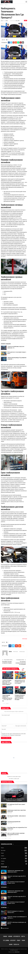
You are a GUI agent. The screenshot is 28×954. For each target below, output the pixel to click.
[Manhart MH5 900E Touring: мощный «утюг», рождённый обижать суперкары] (14, 793)
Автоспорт (3, 850)
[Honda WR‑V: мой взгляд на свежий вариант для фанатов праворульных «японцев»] (4, 924)
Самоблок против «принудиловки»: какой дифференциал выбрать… (15, 871)
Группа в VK (16, 944)
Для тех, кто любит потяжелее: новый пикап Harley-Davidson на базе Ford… (15, 833)
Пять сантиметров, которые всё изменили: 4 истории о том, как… (16, 882)
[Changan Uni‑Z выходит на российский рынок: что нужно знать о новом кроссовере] (4, 918)
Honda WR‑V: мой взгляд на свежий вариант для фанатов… (16, 922)
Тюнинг (14, 796)
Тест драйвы (3, 858)
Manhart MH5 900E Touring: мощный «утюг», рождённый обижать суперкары (14, 799)
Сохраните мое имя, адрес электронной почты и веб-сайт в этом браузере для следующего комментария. (13, 734)
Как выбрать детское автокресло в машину (7, 662)
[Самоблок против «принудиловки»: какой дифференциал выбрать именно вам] (4, 872)
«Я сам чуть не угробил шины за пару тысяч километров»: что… (15, 347)
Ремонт (25, 20)
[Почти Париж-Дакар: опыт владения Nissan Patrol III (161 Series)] (4, 829)
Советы (2, 855)
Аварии (2, 863)
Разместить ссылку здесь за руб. (14, 776)
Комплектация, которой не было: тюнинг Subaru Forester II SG (16, 810)
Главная (5, 936)
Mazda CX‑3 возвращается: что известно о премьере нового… (15, 911)
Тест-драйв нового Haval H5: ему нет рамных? (16, 804)
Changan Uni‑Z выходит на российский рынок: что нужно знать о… (17, 917)
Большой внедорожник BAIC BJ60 (13, 821)
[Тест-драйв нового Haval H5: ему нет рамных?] (4, 806)
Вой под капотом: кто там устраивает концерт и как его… (16, 352)
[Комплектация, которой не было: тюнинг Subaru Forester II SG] (4, 811)
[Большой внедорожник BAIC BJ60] (4, 823)
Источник (24, 638)
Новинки (2, 861)
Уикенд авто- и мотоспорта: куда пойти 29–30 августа (16, 876)
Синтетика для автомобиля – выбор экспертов (16, 816)
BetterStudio (17, 951)
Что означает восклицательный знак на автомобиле (21, 663)
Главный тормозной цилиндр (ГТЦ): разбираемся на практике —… (16, 358)
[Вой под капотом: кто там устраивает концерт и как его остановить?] (4, 353)
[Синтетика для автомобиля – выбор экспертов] (4, 817)
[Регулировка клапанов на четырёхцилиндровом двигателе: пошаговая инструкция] (20, 690)
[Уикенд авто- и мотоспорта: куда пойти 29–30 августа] (4, 877)
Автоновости (16, 936)
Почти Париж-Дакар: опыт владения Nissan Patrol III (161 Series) (17, 828)
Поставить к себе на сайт (14, 778)
